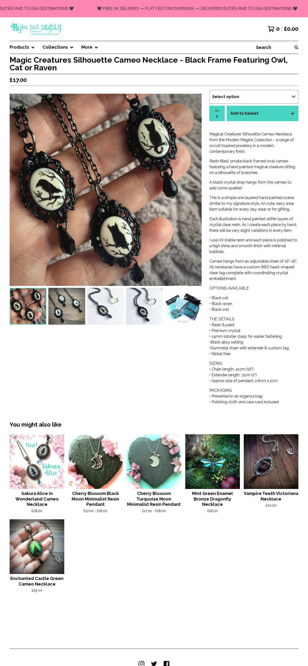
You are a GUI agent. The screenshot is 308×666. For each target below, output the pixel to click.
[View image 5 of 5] (183, 306)
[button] (154, 8)
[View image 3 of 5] (105, 306)
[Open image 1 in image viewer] (106, 190)
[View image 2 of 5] (66, 306)
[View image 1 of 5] (28, 306)
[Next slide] (195, 190)
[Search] (296, 47)
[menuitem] (22, 47)
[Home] (36, 29)
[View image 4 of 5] (144, 306)
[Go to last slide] (16, 190)
